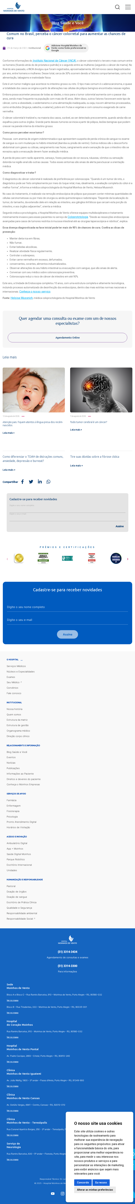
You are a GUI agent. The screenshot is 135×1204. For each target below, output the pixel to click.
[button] (7, 558)
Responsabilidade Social (20, 918)
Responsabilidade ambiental (22, 913)
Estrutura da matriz (17, 719)
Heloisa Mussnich (22, 298)
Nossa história (14, 709)
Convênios (12, 687)
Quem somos (14, 714)
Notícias (11, 762)
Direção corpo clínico (18, 736)
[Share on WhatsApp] (48, 481)
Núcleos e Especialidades (21, 671)
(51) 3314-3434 (67, 951)
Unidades (12, 870)
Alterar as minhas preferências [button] (95, 1189)
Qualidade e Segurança (19, 907)
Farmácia (11, 800)
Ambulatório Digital (17, 843)
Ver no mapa (12, 1000)
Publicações (13, 768)
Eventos (11, 757)
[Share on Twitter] (31, 481)
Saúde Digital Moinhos (19, 854)
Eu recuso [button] (101, 1182)
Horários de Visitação (18, 827)
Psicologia (12, 816)
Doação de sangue (17, 896)
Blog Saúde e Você (17, 752)
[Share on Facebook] (22, 481)
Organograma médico (18, 730)
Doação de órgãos (17, 891)
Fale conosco (14, 693)
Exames (11, 677)
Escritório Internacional (19, 864)
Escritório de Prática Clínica (21, 902)
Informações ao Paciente (20, 773)
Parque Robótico (16, 859)
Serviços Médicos (16, 666)
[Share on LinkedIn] (39, 481)
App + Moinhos (15, 848)
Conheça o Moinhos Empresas (23, 784)
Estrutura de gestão (18, 725)
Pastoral (11, 886)
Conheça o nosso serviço (34, 291)
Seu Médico (13, 682)
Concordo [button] (83, 1182)
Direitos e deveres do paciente (24, 779)
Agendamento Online (68, 337)
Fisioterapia (13, 811)
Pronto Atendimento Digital (21, 821)
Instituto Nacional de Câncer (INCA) (54, 60)
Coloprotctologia (78, 217)
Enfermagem (14, 805)
